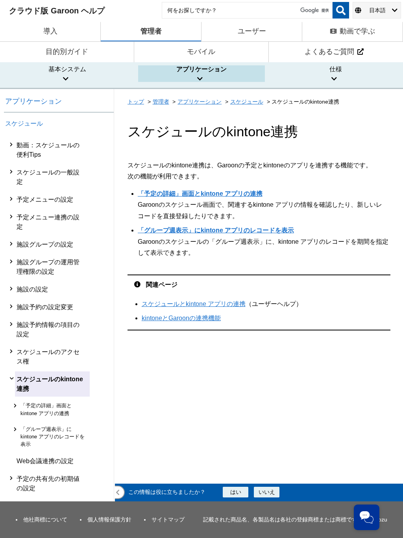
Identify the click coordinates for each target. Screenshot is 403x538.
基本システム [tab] (67, 69)
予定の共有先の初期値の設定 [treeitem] (48, 483)
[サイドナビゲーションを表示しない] (118, 492)
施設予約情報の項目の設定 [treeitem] (48, 329)
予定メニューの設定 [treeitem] (45, 199)
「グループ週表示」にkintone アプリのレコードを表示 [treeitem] (52, 436)
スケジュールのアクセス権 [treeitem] (48, 357)
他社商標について (45, 519)
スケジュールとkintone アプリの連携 (194, 304)
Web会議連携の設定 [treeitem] (45, 461)
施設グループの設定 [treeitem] (45, 244)
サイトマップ (168, 519)
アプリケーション (33, 101)
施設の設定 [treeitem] (32, 289)
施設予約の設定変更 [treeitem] (45, 307)
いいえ (267, 492)
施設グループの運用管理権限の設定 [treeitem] (48, 267)
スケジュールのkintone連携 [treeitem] (50, 384)
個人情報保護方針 (109, 519)
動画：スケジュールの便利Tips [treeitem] (48, 150)
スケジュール (24, 123)
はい (235, 492)
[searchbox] (247, 10)
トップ (136, 101)
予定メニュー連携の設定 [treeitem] (48, 222)
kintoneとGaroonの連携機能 (181, 318)
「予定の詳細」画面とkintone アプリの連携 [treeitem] (46, 409)
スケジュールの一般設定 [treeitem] (48, 177)
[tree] (59, 328)
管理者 (161, 101)
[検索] (341, 10)
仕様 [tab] (335, 69)
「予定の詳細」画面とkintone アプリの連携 (200, 193)
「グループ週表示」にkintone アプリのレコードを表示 (216, 230)
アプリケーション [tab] (201, 69)
